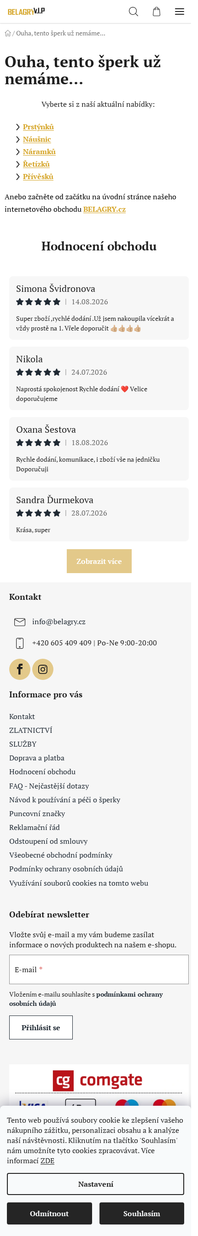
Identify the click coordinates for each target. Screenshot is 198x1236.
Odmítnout (49, 1213)
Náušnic (37, 139)
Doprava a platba (36, 758)
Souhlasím (141, 1213)
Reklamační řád (34, 827)
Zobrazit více (99, 561)
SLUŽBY (22, 744)
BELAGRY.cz (104, 209)
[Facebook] (19, 669)
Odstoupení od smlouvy (48, 841)
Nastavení (95, 1184)
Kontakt (22, 716)
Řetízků (36, 164)
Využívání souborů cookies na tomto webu (78, 883)
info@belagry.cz (59, 621)
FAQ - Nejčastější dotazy (49, 786)
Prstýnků (38, 127)
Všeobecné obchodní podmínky (60, 855)
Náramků (39, 151)
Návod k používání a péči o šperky (64, 800)
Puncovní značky (37, 813)
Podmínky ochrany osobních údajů (66, 869)
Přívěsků (38, 176)
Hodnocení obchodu (99, 246)
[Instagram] (42, 669)
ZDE (47, 1160)
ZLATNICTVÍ (30, 730)
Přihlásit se (41, 1027)
